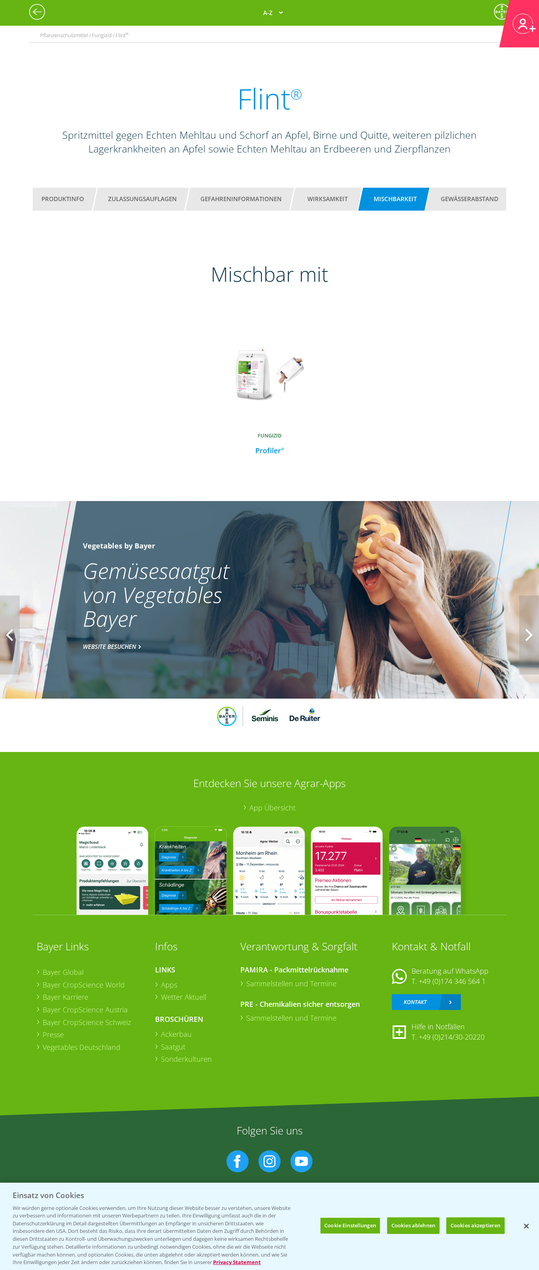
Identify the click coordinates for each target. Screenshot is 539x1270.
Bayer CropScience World (84, 984)
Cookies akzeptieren (475, 1225)
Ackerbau (176, 1034)
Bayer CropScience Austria (85, 1009)
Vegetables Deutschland (81, 1047)
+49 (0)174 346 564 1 (452, 981)
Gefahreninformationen (241, 199)
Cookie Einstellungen (350, 1225)
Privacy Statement (237, 1261)
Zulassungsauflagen (142, 199)
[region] (269, 1226)
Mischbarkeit (395, 199)
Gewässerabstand (469, 199)
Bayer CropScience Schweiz (87, 1022)
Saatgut (173, 1046)
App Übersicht (272, 807)
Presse (53, 1034)
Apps (169, 984)
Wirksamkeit (327, 199)
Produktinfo (62, 199)
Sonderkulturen (186, 1059)
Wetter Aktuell (183, 997)
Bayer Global (63, 972)
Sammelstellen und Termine (291, 983)
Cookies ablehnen (413, 1225)
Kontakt (415, 1002)
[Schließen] (526, 1226)
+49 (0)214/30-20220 (452, 1037)
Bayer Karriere (65, 997)
